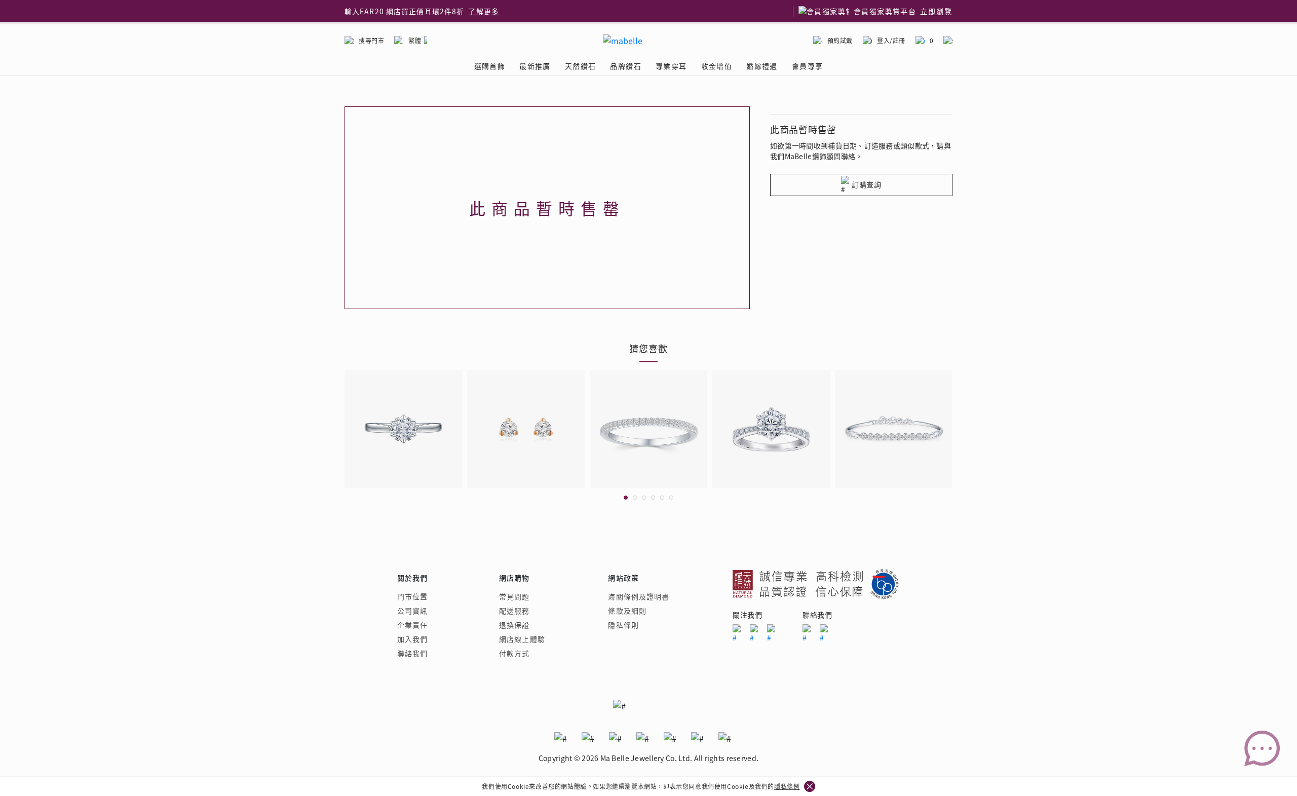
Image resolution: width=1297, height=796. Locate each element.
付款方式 (514, 653)
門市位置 (412, 596)
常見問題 (514, 596)
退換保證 (514, 625)
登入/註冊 (891, 40)
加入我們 (412, 639)
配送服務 (514, 610)
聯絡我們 (412, 653)
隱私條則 (623, 625)
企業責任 (412, 625)
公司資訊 (412, 610)
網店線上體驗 (522, 639)
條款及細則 (627, 610)
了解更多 (484, 11)
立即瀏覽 (936, 11)
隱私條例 (786, 786)
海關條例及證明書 (638, 596)
